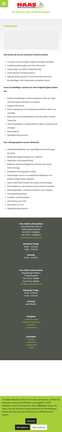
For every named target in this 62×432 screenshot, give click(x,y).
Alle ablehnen (22, 427)
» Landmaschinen (31, 319)
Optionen (31, 421)
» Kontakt (31, 339)
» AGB (31, 348)
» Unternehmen (31, 327)
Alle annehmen (39, 427)
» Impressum (31, 342)
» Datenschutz (31, 345)
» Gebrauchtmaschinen (31, 322)
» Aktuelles (31, 325)
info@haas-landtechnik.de (31, 238)
